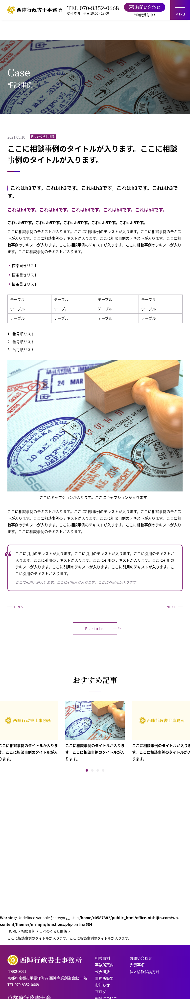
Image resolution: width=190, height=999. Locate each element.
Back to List (95, 628)
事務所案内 (104, 964)
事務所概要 (104, 978)
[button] (86, 770)
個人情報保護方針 (144, 971)
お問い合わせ (147, 7)
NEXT (171, 606)
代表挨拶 (102, 971)
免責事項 (137, 964)
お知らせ (102, 984)
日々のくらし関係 (43, 136)
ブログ (100, 991)
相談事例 (102, 958)
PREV (19, 606)
